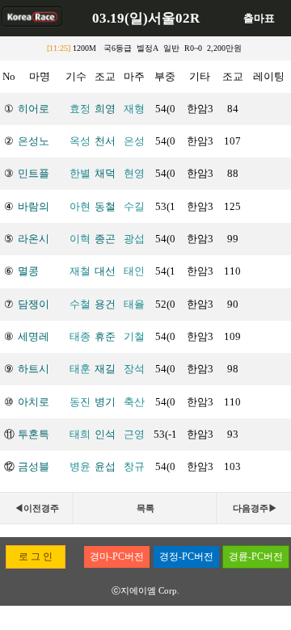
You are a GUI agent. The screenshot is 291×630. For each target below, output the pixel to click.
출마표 (259, 18)
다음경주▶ (255, 508)
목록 (145, 508)
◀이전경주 (37, 508)
